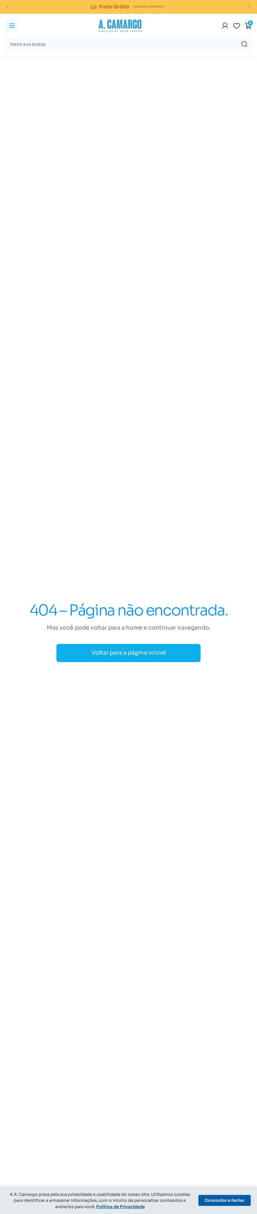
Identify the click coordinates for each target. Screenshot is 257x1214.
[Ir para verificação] (225, 25)
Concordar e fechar (224, 1200)
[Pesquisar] (244, 44)
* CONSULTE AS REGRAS (147, 6)
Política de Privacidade (120, 1206)
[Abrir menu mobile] (12, 26)
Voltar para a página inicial (129, 652)
